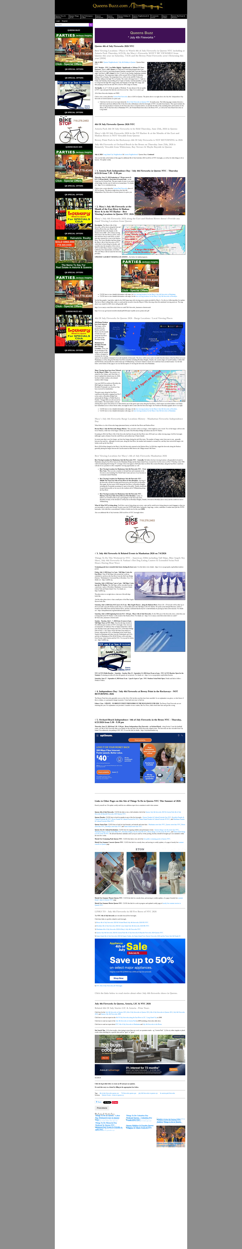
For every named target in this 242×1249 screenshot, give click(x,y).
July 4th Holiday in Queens (127, 62)
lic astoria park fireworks (167, 1093)
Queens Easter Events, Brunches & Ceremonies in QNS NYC (170, 1144)
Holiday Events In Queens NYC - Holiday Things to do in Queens (169, 1121)
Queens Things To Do (74, 16)
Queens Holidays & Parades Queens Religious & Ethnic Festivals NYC (140, 1126)
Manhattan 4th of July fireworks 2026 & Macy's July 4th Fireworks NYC (118, 929)
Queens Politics (165, 16)
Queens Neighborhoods (111, 62)
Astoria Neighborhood (131, 154)
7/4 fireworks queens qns (128, 1093)
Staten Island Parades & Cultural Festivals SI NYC (155, 819)
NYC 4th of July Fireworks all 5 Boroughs (109, 986)
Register (65, 21)
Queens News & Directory (61, 16)
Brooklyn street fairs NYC (113, 826)
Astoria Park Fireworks (120, 97)
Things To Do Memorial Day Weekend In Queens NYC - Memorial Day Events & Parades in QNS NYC (108, 1126)
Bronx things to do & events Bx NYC (159, 832)
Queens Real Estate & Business (178, 16)
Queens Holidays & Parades (124, 16)
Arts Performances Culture (87, 16)
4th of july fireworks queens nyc (109, 1093)
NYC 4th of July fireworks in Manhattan (128, 1024)
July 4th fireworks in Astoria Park (126, 1021)
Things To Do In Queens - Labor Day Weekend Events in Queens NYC (107, 1118)
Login (58, 21)
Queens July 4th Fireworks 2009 (111, 1014)
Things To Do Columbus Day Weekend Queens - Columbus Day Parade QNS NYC (139, 1118)
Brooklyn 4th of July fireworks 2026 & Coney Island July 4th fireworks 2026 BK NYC (122, 926)
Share (99, 1102)
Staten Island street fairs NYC (133, 826)
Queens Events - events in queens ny (113, 1095)
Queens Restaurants (99, 16)
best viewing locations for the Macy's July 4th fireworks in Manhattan (154, 294)
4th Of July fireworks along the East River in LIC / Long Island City (136, 1017)
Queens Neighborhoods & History (141, 16)
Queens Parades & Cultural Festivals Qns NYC (157, 817)
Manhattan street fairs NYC (157, 824)
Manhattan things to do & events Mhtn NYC (108, 832)
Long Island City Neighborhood (112, 154)
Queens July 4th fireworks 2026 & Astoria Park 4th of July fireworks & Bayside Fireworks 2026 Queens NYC (129, 933)
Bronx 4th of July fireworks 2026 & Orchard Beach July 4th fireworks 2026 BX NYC (122, 922)
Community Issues (155, 16)
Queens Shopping (111, 16)
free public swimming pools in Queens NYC (157, 839)
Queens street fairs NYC (173, 824)
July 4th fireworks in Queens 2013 (115, 1012)
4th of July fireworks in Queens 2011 (161, 1012)
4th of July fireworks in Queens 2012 (138, 1012)
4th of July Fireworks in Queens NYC (138, 102)
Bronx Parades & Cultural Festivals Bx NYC (125, 819)
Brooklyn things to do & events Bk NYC (134, 832)
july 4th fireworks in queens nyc (148, 1093)
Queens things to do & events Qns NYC (167, 830)
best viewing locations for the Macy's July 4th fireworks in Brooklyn (156, 296)
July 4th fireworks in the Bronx (152, 1024)
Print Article (102, 1108)
